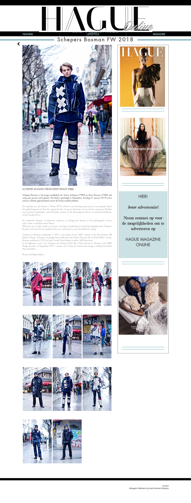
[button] (37, 287)
